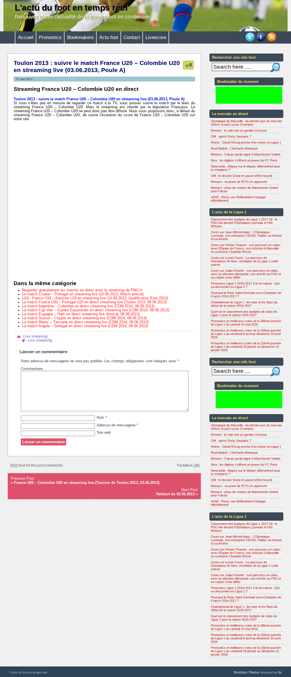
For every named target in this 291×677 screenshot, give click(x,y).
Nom (102, 418)
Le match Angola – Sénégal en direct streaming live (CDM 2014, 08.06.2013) (85, 326)
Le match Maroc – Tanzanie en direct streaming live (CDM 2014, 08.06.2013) (85, 322)
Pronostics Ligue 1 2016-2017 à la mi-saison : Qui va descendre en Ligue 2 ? (245, 285)
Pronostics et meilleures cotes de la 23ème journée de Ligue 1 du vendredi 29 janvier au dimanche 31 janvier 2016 (246, 346)
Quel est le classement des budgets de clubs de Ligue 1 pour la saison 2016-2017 (244, 313)
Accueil (26, 37)
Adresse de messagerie (117, 425)
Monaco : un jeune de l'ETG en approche (239, 181)
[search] (275, 68)
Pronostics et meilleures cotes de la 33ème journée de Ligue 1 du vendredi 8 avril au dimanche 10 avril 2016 (246, 334)
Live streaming (35, 336)
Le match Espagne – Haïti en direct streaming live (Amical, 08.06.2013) (81, 314)
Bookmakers (80, 37)
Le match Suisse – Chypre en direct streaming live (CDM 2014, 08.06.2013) (84, 318)
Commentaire (32, 369)
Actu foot (108, 37)
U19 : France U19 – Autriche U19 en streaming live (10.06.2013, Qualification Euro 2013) (95, 298)
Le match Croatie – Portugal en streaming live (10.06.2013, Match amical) (83, 294)
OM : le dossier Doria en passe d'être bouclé (241, 175)
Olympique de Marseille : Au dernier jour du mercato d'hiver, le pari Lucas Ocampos (246, 122)
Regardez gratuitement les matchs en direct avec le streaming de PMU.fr (82, 290)
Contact (132, 37)
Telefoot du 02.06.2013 (175, 494)
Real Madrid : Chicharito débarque (234, 148)
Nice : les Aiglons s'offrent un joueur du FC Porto (244, 160)
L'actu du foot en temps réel (71, 7)
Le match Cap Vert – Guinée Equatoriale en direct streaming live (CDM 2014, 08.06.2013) (95, 310)
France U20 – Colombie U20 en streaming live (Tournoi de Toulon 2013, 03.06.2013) (86, 482)
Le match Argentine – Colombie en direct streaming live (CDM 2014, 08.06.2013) (88, 306)
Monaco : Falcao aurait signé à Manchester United (245, 154)
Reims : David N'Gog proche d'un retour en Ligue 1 (246, 142)
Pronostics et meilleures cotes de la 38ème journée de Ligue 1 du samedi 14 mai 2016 (246, 322)
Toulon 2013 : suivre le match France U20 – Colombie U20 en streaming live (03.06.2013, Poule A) (97, 66)
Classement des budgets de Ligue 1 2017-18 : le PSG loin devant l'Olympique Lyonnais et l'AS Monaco (244, 223)
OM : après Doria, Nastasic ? (231, 136)
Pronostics (50, 37)
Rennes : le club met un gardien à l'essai (238, 130)
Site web (104, 433)
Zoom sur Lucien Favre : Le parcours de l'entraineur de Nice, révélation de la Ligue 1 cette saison (244, 261)
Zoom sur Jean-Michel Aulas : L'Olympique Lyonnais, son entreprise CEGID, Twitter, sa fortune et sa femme (246, 235)
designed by (258, 672)
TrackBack (187, 465)
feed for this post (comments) (37, 465)
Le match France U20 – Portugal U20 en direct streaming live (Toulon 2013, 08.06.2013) (94, 302)
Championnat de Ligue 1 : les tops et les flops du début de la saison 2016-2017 (244, 303)
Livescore (156, 37)
